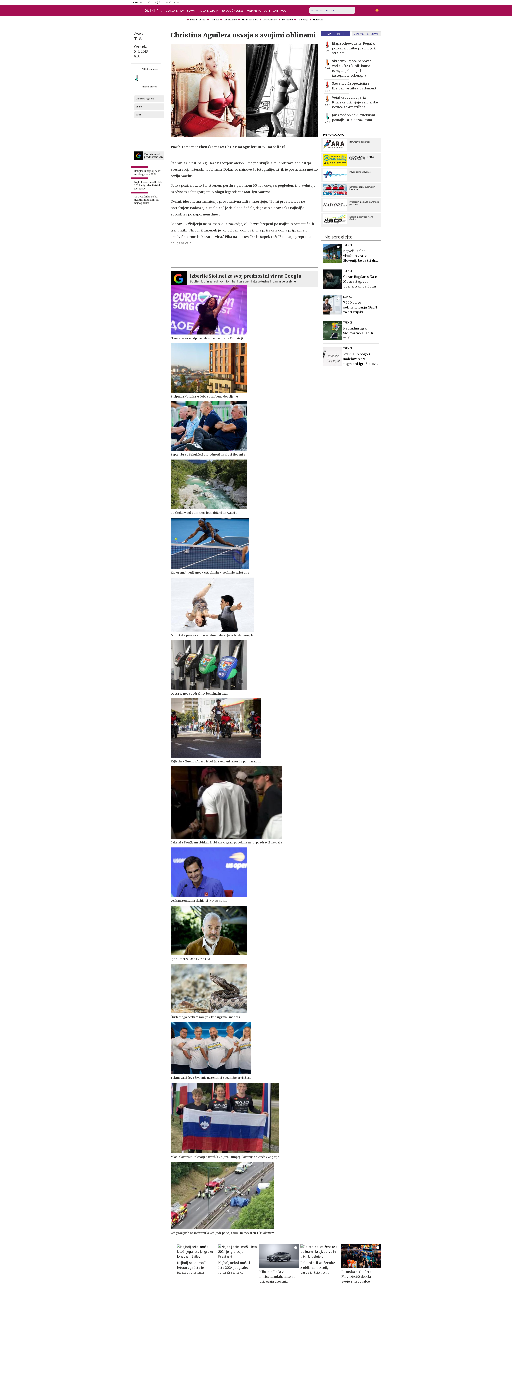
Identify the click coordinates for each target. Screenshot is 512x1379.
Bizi (149, 2)
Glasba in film (175, 11)
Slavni (191, 11)
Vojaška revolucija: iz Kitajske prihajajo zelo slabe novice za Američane (355, 102)
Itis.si (168, 2)
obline (139, 106)
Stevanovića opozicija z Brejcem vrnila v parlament (354, 85)
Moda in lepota (208, 11)
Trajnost (214, 19)
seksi (138, 114)
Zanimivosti (280, 11)
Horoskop (318, 19)
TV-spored (287, 19)
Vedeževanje (230, 19)
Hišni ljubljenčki (249, 19)
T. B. (138, 38)
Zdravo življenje (232, 11)
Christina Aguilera (145, 98)
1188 (176, 2)
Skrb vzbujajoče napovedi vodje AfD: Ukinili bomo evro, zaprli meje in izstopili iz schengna (352, 68)
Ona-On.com (270, 19)
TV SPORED (137, 2)
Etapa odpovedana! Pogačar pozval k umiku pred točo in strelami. (354, 48)
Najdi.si (158, 2)
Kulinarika (254, 11)
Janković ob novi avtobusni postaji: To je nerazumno (353, 117)
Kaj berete (336, 33)
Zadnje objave (366, 33)
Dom (267, 11)
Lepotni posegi (198, 19)
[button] (133, 10)
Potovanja (303, 19)
